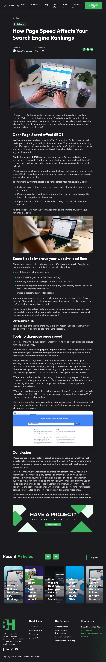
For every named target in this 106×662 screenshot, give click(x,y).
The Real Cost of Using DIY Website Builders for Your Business (95, 589)
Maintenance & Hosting (65, 640)
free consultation (82, 497)
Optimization (19, 24)
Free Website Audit (37, 630)
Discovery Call (93, 5)
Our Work (55, 5)
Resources (33, 634)
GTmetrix (17, 377)
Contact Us (75, 5)
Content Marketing (63, 636)
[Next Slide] (56, 556)
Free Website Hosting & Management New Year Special (54, 589)
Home (23, 4)
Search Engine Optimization (61, 631)
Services (34, 4)
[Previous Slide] (48, 556)
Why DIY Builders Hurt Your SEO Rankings (13, 592)
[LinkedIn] (88, 49)
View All (94, 557)
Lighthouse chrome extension (75, 369)
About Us (64, 5)
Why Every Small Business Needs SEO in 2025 (73, 589)
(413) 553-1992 (87, 630)
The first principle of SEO (25, 157)
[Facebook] (84, 49)
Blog (47, 4)
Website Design (61, 626)
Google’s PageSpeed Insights (42, 349)
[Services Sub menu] (39, 4)
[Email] (91, 49)
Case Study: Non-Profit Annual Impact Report (32, 589)
